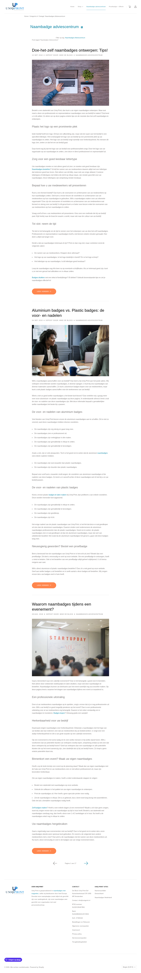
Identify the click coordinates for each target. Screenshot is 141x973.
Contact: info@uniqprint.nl (81, 900)
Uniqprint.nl (34, 16)
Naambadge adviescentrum (96, 6)
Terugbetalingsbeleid (79, 942)
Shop (79, 6)
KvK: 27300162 (77, 918)
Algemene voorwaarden (80, 926)
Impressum (76, 930)
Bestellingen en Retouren (81, 922)
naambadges (102, 453)
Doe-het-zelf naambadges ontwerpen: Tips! (70, 50)
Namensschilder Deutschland (100, 892)
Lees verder (43, 291)
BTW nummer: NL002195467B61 (78, 905)
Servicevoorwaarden (79, 938)
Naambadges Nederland (103, 897)
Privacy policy (77, 934)
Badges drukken (38, 277)
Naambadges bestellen (41, 169)
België (128, 967)
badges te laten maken (57, 495)
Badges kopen (59, 713)
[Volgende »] (86, 863)
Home (72, 6)
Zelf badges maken (39, 808)
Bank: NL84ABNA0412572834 (80, 912)
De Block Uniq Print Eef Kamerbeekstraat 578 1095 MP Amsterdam (81, 893)
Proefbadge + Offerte (116, 6)
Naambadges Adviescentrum (75, 38)
